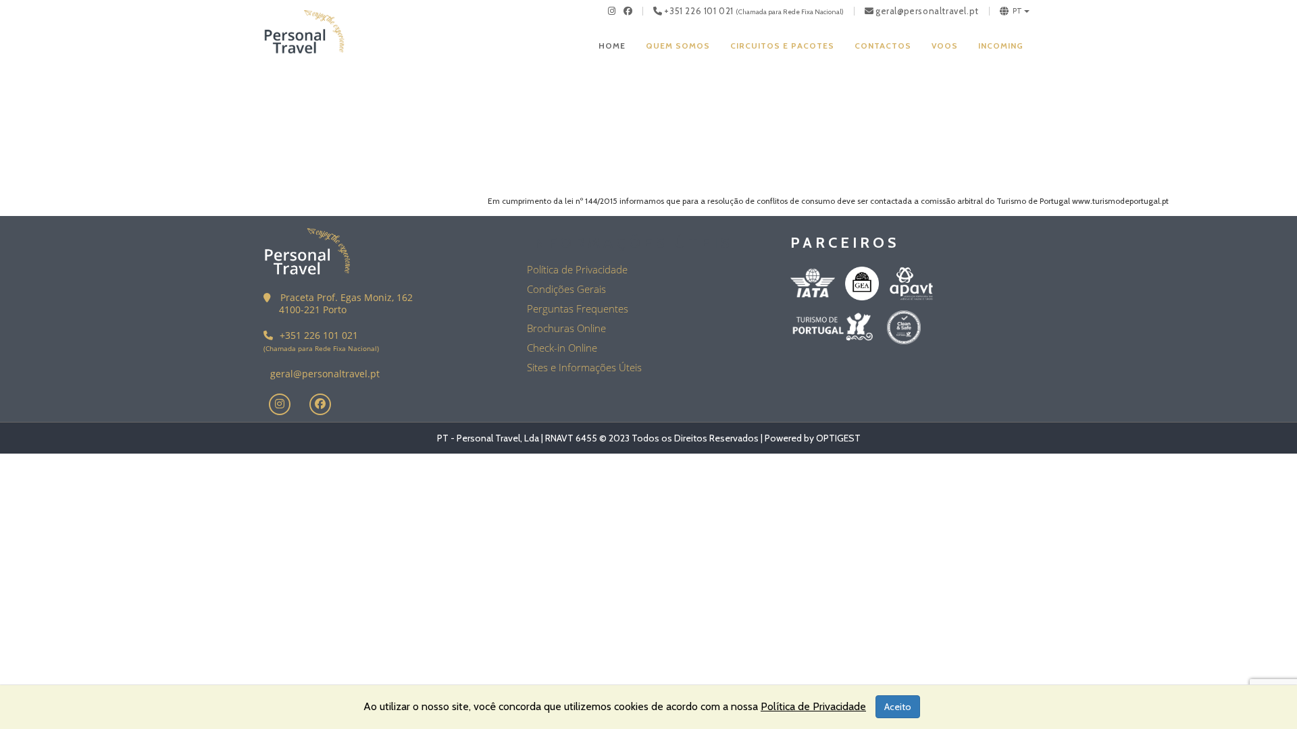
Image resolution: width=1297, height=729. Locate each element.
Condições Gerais (566, 289)
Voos (945, 45)
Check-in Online (562, 347)
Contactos (883, 45)
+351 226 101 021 (699, 11)
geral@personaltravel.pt (927, 11)
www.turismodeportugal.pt (1120, 201)
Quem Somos (678, 45)
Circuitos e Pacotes (782, 45)
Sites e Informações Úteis (584, 367)
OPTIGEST (838, 438)
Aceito (897, 707)
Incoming (1000, 45)
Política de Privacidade (577, 269)
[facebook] (628, 11)
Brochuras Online (566, 328)
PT (1018, 11)
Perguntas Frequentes (577, 308)
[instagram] (612, 11)
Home (612, 45)
